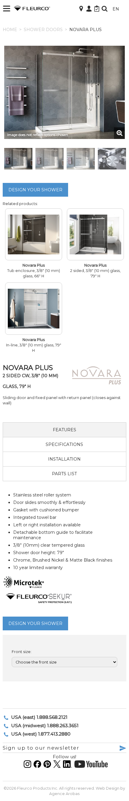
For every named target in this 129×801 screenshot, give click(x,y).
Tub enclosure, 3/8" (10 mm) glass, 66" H (33, 270)
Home (10, 29)
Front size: (22, 651)
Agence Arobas (64, 793)
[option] (64, 92)
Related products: (20, 203)
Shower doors (43, 29)
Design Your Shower (35, 189)
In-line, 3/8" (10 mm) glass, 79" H (33, 345)
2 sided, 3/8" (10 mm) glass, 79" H (95, 270)
